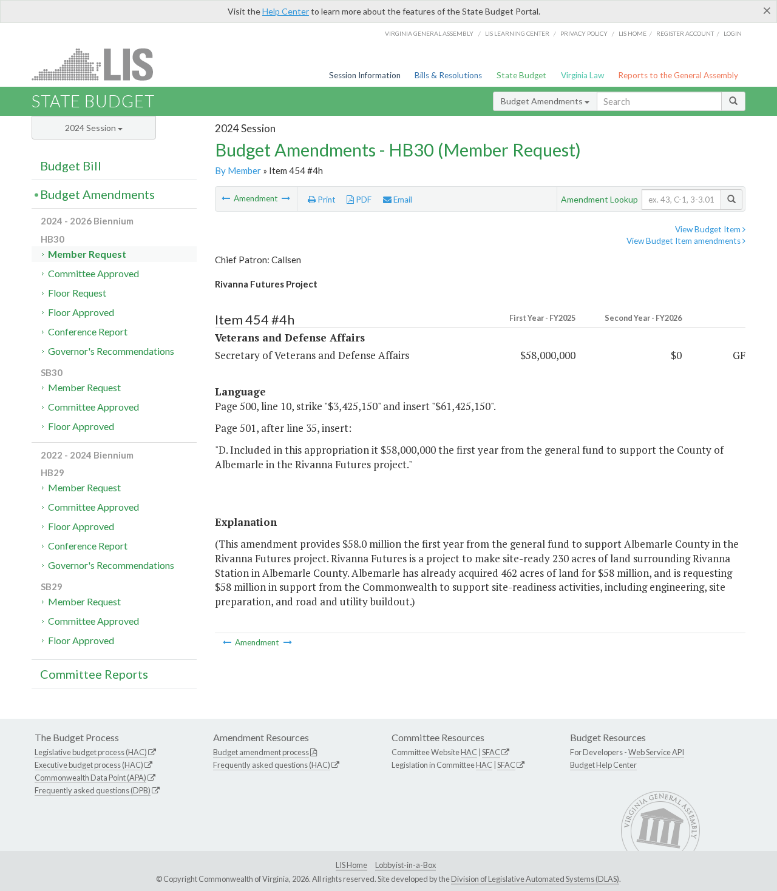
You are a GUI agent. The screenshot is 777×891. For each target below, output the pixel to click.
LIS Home (351, 865)
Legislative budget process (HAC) (91, 752)
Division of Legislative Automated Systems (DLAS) (535, 879)
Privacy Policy (584, 33)
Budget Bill (70, 165)
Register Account (685, 33)
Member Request (87, 254)
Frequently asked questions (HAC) (271, 765)
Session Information (365, 75)
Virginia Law (582, 75)
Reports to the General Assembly (678, 75)
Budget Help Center (603, 765)
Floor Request (77, 292)
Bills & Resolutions (448, 75)
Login (733, 33)
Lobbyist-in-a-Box (405, 865)
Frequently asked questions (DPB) (93, 790)
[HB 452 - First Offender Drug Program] (227, 198)
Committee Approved (93, 273)
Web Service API (656, 752)
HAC (469, 752)
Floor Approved (81, 312)
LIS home (632, 33)
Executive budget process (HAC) (89, 765)
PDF (363, 199)
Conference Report (87, 331)
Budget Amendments (543, 101)
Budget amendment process (261, 752)
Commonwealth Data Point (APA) (90, 777)
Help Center (285, 11)
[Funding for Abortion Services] (286, 198)
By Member (238, 170)
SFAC (491, 752)
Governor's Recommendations (111, 351)
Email (402, 199)
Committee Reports (94, 674)
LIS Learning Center (517, 33)
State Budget (521, 75)
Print (326, 199)
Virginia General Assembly (429, 33)
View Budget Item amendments (684, 241)
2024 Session (91, 128)
